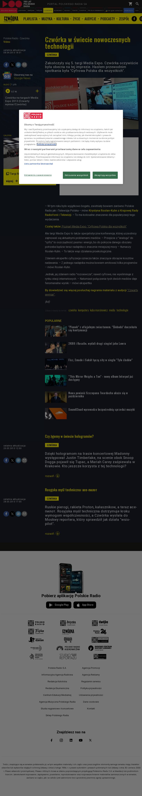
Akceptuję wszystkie (105, 175)
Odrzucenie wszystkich (76, 175)
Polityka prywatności (46, 144)
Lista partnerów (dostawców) (38, 163)
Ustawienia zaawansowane (38, 174)
